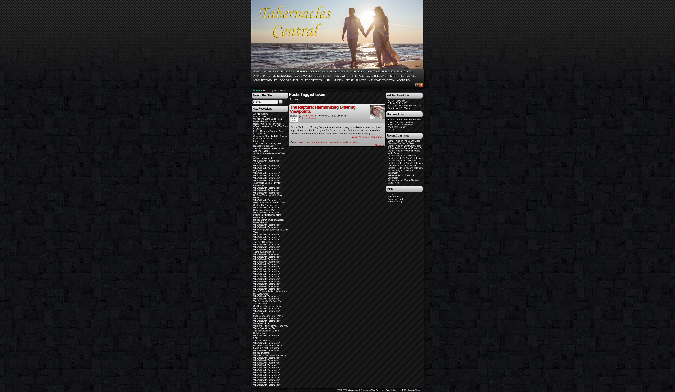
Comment (380, 145)
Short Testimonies (403, 75)
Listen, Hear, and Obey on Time (268, 131)
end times (328, 142)
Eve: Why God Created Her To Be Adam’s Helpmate (405, 156)
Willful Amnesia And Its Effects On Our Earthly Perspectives (269, 203)
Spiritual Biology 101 (397, 103)
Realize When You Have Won (267, 124)
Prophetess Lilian (318, 80)
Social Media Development (400, 124)
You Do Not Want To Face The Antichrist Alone (267, 302)
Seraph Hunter (356, 80)
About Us (404, 80)
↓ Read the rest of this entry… (367, 136)
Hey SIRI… (258, 170)
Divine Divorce (282, 75)
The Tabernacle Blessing (370, 75)
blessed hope (303, 142)
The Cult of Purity (261, 340)
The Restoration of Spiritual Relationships (266, 332)
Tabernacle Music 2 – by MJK (267, 143)
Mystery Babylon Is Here (265, 121)
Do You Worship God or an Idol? (268, 220)
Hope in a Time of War (264, 210)
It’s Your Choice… (261, 133)
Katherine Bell (394, 165)
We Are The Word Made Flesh (267, 119)
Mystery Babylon (261, 222)
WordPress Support (397, 127)
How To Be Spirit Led (381, 71)
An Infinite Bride (260, 114)
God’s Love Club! (291, 80)
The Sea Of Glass (412, 141)
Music (338, 80)
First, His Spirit (260, 116)
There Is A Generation (263, 252)
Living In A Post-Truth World (266, 348)
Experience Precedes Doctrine (267, 345)
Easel (387, 390)
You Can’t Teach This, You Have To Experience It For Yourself (404, 107)
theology (313, 118)
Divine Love (404, 71)
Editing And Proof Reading (400, 122)
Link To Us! (393, 129)
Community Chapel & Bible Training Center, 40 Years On (270, 137)
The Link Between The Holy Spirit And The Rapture (269, 149)
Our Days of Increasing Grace (267, 306)
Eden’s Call (258, 141)
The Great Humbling (263, 242)
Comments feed (395, 199)
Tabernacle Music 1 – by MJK (267, 183)
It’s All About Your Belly (347, 71)
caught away (317, 142)
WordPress (376, 390)
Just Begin (258, 163)
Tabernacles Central (337, 35)
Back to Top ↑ (414, 390)
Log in (391, 194)
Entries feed (393, 196)
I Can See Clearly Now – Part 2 (268, 316)
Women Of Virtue (261, 323)
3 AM (255, 338)
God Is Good (259, 313)
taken (355, 142)
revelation (347, 142)
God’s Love (323, 75)
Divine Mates (261, 75)
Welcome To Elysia (382, 80)
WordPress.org (395, 201)
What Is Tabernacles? (279, 71)
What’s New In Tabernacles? (267, 161)
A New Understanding (263, 158)
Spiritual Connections (312, 71)
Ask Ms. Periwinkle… (398, 101)
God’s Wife (341, 75)
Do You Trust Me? (261, 353)
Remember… (259, 185)
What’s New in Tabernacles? (267, 239)
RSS (421, 85)
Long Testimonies (265, 80)
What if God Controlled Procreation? (270, 355)
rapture (337, 142)
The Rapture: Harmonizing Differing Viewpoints (322, 109)
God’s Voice (303, 75)
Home (257, 71)
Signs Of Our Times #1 (264, 146)
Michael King (308, 116)
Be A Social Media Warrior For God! (404, 119)
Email (417, 85)
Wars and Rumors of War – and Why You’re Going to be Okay (270, 327)
